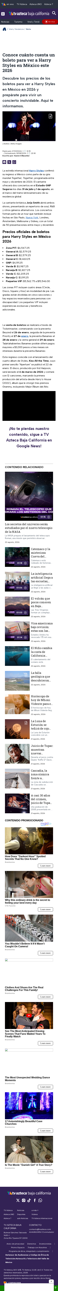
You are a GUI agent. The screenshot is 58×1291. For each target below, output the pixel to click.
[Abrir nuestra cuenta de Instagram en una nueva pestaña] (23, 1200)
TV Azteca (22, 4)
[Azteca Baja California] (29, 13)
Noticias (5, 22)
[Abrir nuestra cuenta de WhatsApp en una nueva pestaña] (40, 1200)
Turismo (18, 22)
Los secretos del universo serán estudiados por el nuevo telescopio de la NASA (28, 528)
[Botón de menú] (3, 14)
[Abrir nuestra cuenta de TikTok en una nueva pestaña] (29, 1200)
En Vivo (52, 22)
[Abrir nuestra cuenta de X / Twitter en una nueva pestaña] (18, 1200)
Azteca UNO (36, 4)
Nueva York (32, 217)
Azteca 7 (48, 4)
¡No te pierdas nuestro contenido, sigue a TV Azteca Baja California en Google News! (29, 437)
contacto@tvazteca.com (40, 1229)
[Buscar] (54, 13)
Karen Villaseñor (22, 156)
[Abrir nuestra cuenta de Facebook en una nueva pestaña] (35, 1200)
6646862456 (35, 1232)
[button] (51, 1281)
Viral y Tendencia (36, 22)
